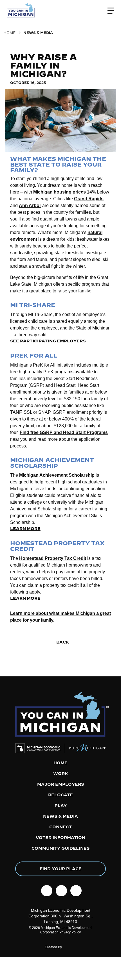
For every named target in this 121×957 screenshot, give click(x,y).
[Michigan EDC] (40, 748)
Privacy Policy (70, 932)
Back (62, 642)
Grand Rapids (89, 198)
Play (61, 805)
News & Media (38, 33)
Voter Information (60, 837)
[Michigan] (21, 10)
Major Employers (60, 784)
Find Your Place (61, 869)
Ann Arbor (30, 205)
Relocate (60, 795)
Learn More (25, 528)
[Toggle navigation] (110, 10)
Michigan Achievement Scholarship (57, 475)
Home (9, 33)
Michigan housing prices (59, 192)
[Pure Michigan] (85, 748)
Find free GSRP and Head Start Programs (64, 432)
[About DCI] (71, 949)
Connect (60, 827)
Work (60, 773)
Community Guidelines (60, 848)
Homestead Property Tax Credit (52, 558)
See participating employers (48, 341)
